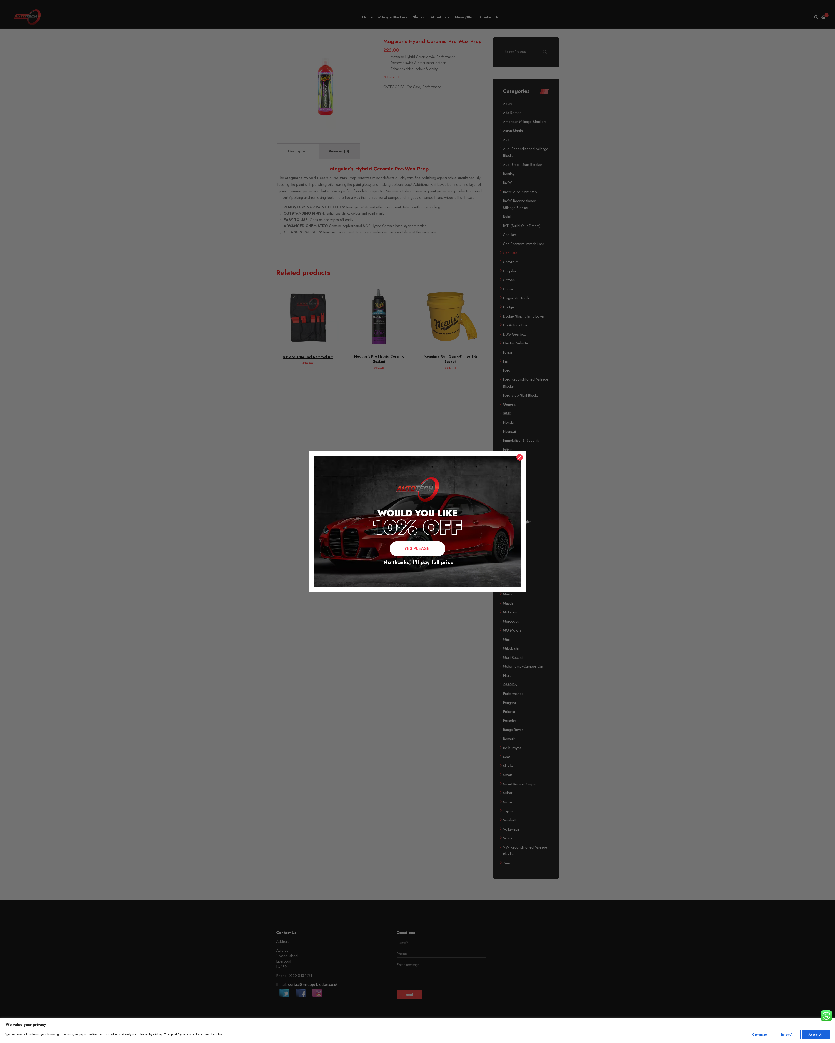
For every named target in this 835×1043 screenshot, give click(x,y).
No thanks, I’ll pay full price (418, 562)
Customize (759, 1034)
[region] (417, 1030)
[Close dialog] (519, 457)
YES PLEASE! (417, 548)
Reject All (787, 1034)
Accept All (816, 1034)
